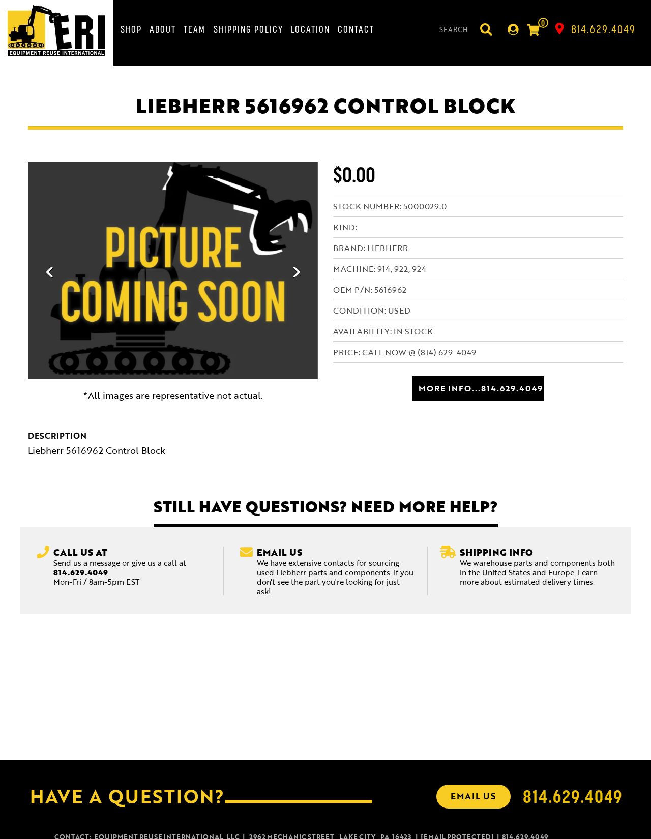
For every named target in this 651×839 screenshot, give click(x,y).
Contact (356, 29)
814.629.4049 (603, 29)
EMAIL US (473, 796)
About (163, 29)
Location (310, 29)
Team (194, 29)
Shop (131, 29)
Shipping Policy (248, 29)
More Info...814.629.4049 (481, 388)
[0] (533, 31)
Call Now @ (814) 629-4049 (419, 352)
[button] (50, 272)
